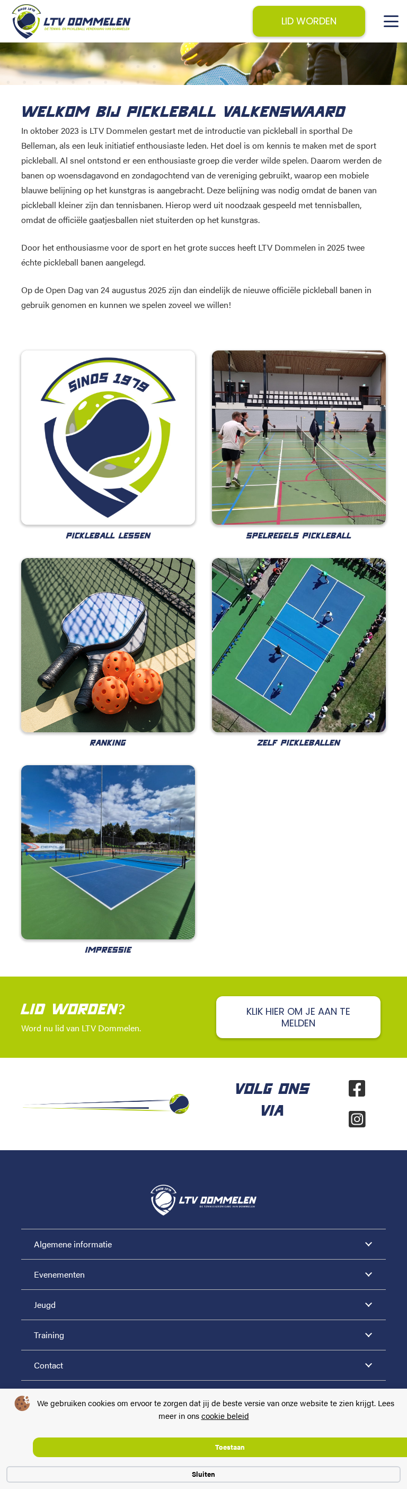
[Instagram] (357, 1119)
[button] (391, 21)
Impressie (108, 950)
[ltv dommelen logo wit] (203, 1200)
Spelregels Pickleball (298, 536)
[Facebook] (357, 1088)
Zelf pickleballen (299, 743)
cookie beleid (225, 1415)
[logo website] (71, 21)
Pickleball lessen (108, 536)
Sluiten (203, 1474)
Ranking (108, 743)
